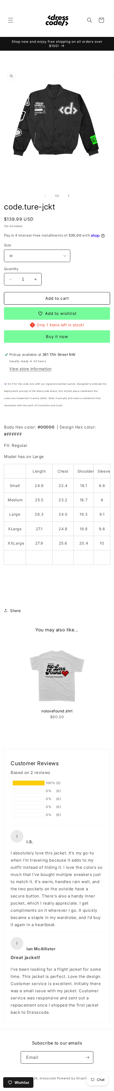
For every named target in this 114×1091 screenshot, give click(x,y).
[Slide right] (68, 196)
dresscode (48, 1078)
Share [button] (15, 610)
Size (7, 245)
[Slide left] (45, 196)
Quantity (11, 269)
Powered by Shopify (73, 1078)
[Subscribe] (87, 1057)
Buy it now (57, 336)
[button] (10, 20)
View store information (30, 368)
